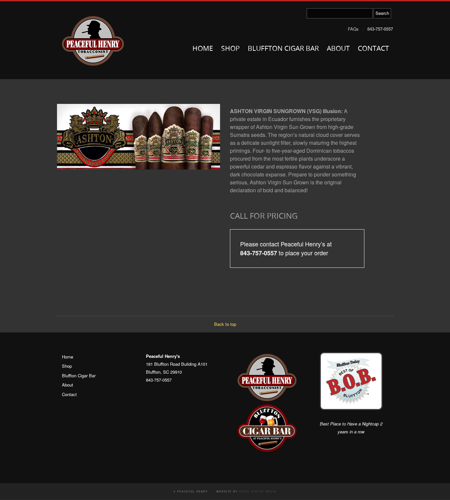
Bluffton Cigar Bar (283, 49)
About (338, 49)
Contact (373, 49)
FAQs (353, 29)
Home (202, 49)
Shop (230, 49)
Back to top (225, 324)
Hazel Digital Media (258, 491)
